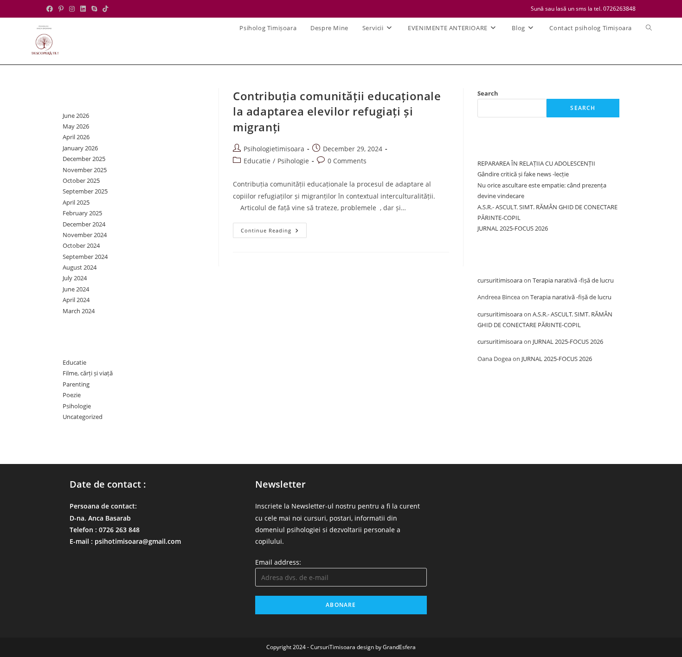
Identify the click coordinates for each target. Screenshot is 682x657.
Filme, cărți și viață (88, 373)
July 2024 (75, 278)
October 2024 (81, 245)
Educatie (257, 160)
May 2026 (76, 126)
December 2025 (84, 159)
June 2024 (76, 289)
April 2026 (76, 137)
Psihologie (293, 160)
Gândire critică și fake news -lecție (523, 174)
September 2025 (85, 191)
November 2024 (85, 235)
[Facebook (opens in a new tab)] (51, 8)
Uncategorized (83, 416)
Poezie (72, 395)
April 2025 (76, 202)
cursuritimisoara (499, 280)
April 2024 (76, 300)
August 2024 (80, 267)
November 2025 (85, 170)
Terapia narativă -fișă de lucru (573, 280)
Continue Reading (274, 232)
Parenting (76, 384)
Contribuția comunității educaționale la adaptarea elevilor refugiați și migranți (337, 111)
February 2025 (82, 213)
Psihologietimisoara (274, 148)
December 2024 (84, 224)
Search (487, 93)
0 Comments (347, 160)
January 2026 (80, 148)
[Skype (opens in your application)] (94, 8)
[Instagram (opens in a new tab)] (71, 8)
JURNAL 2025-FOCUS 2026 (512, 228)
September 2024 (85, 256)
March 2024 (79, 311)
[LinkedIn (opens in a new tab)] (83, 8)
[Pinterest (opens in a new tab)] (61, 8)
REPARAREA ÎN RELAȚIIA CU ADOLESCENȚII (536, 163)
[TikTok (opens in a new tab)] (105, 8)
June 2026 (76, 115)
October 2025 (81, 180)
